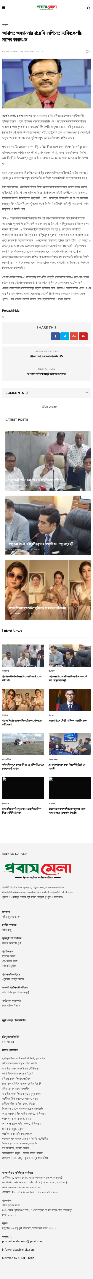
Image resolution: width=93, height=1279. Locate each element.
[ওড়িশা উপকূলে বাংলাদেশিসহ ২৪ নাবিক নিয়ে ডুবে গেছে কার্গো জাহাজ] (23, 744)
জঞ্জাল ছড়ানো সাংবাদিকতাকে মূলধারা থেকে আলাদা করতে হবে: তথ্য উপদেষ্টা (67, 810)
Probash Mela (10, 51)
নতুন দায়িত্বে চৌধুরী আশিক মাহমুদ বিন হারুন (68, 720)
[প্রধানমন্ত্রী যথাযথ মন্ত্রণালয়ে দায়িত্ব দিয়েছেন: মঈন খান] (48, 461)
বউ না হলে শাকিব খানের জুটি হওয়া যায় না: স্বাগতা (46, 373)
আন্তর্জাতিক (6, 759)
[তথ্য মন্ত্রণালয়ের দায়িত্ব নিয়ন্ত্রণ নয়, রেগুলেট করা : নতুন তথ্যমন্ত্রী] (48, 526)
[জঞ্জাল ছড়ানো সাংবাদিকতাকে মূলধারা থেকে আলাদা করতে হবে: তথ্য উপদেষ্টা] (70, 788)
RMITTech (26, 1258)
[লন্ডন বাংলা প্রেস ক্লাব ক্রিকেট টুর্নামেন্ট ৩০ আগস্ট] (70, 744)
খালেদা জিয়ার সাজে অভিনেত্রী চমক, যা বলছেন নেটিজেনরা (37, 608)
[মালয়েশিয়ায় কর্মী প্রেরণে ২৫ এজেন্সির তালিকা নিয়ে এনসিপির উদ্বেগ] (23, 788)
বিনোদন (5, 715)
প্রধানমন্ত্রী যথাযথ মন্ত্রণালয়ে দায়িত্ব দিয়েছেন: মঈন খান (36, 480)
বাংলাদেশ (5, 25)
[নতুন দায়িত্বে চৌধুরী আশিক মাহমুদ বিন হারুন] (70, 700)
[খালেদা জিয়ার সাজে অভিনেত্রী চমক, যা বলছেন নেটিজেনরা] (48, 590)
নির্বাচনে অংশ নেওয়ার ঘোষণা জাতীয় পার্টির (46, 356)
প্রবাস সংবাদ (53, 759)
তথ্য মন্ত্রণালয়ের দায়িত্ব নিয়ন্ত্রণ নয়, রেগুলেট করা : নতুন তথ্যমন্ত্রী (41, 544)
